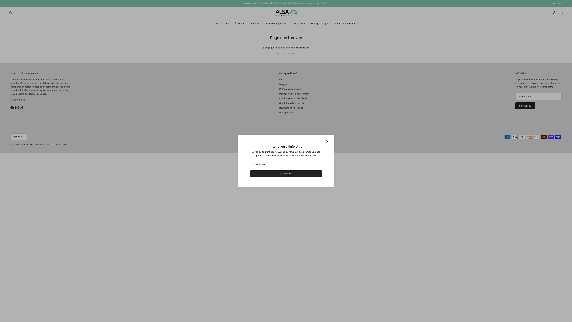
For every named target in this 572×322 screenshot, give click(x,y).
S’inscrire (286, 174)
